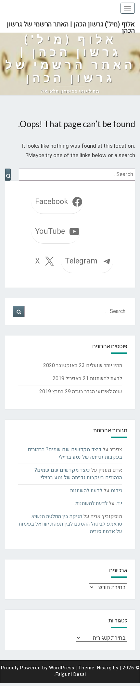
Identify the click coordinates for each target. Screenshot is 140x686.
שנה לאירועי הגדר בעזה (97, 391)
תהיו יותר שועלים (104, 365)
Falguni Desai (71, 674)
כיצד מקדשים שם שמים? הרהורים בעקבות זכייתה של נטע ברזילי (75, 453)
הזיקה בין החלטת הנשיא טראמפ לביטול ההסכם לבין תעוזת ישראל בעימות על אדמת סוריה (70, 524)
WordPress (61, 667)
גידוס (116, 491)
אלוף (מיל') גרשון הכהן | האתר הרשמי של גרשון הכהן (71, 26)
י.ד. (119, 503)
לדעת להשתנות (106, 378)
